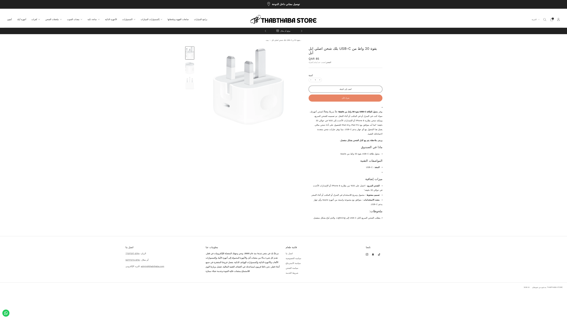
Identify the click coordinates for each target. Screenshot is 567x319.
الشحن (328, 62)
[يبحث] (544, 19)
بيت (267, 40)
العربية (534, 19)
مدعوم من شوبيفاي (539, 287)
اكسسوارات (127, 19)
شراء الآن (345, 98)
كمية (311, 75)
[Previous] (265, 31)
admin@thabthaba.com (152, 266)
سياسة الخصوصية (293, 258)
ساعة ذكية (92, 19)
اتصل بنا (289, 253)
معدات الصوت (73, 19)
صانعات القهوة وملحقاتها (178, 19)
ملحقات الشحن (52, 19)
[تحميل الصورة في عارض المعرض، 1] (189, 53)
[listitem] (283, 4)
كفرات (34, 19)
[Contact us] (5, 313)
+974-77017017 (133, 253)
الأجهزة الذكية (111, 19)
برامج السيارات (200, 19)
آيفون (9, 19)
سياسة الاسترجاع (293, 263)
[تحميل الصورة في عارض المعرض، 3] (189, 83)
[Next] (302, 31)
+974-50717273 (133, 260)
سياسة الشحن (292, 268)
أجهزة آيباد (21, 19)
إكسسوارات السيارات (150, 19)
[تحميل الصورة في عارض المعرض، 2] (189, 68)
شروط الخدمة (292, 273)
